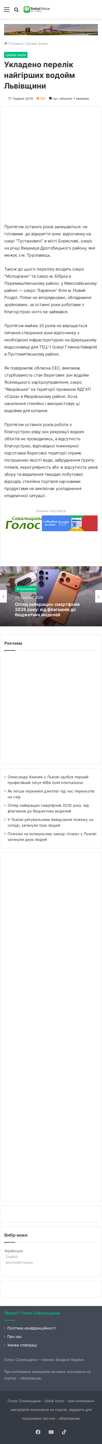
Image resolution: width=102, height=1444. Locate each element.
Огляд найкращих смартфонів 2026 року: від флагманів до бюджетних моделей (47, 609)
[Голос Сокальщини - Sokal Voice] (36, 9)
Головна (15, 43)
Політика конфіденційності (31, 1328)
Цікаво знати (37, 43)
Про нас (14, 1336)
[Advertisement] (51, 161)
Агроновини (26, 589)
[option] (51, 596)
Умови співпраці (22, 1345)
